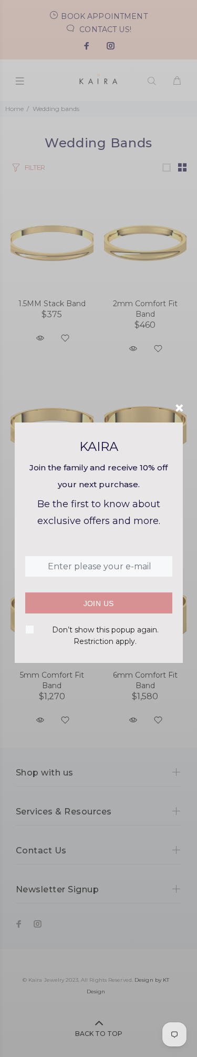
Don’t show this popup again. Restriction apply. (105, 635)
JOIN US (99, 603)
